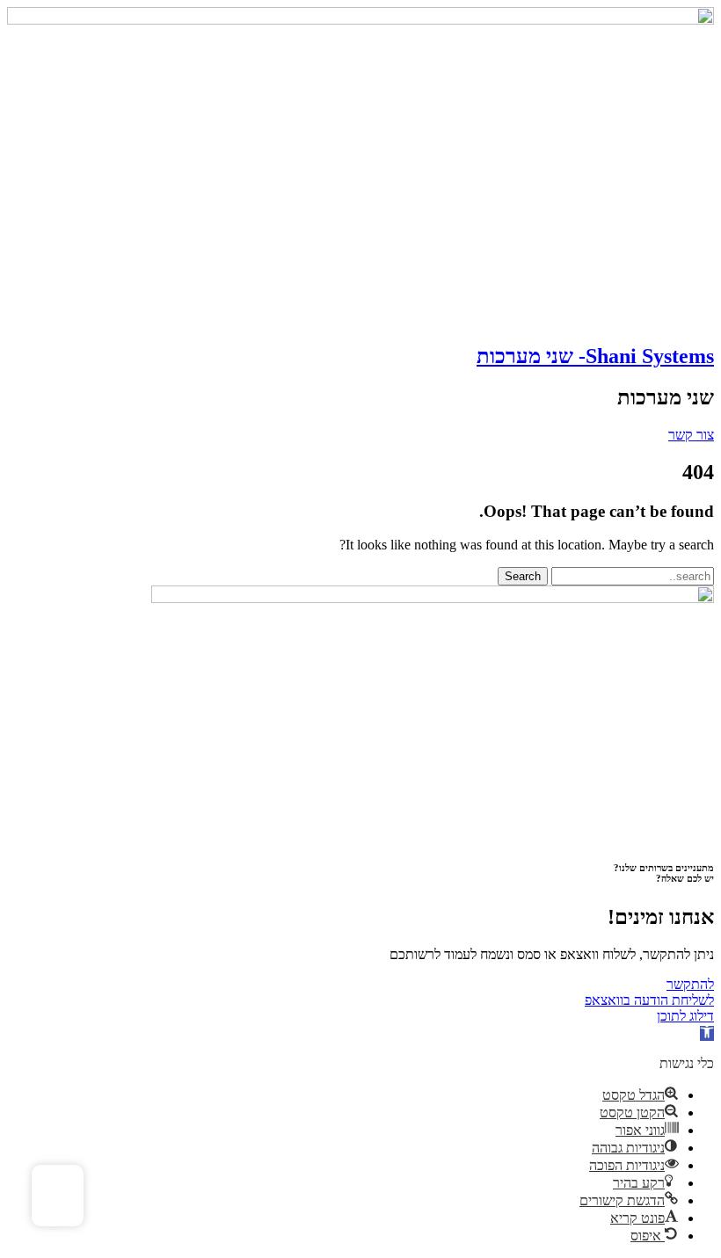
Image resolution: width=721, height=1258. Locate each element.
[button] (707, 1033)
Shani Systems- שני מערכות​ (595, 356)
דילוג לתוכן (685, 1015)
